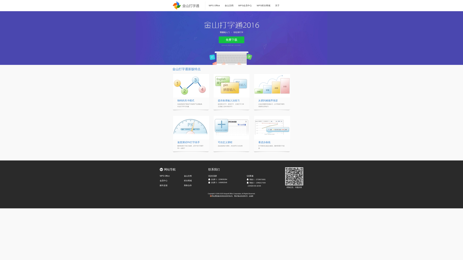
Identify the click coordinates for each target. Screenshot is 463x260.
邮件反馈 (163, 185)
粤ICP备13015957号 (241, 196)
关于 (277, 5)
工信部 (251, 196)
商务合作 (188, 185)
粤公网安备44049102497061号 (222, 196)
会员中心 (163, 181)
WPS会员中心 (245, 5)
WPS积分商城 (263, 5)
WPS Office (214, 5)
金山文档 (229, 5)
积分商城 (188, 181)
